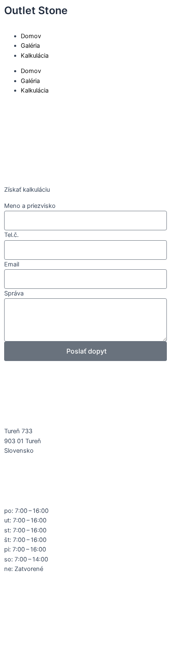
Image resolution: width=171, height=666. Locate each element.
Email (11, 264)
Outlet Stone (36, 10)
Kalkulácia (35, 55)
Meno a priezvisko (30, 206)
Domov (31, 36)
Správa (14, 293)
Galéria (30, 45)
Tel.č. (11, 235)
